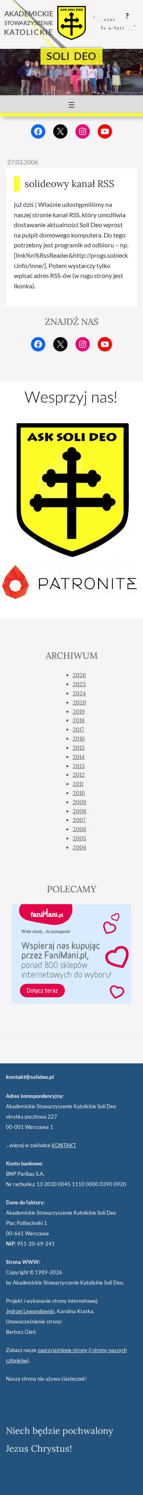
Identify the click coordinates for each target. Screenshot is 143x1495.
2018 (79, 720)
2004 (79, 847)
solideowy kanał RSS (69, 183)
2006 (79, 829)
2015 (79, 747)
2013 (79, 766)
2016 (79, 738)
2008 (79, 811)
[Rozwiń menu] (71, 105)
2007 (79, 820)
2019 (79, 711)
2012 (79, 774)
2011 (78, 783)
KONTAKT (64, 1145)
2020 (79, 702)
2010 (79, 793)
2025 (79, 684)
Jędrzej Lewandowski (30, 1311)
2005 (79, 838)
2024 (79, 693)
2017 (78, 729)
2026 (79, 675)
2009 (79, 802)
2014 (79, 756)
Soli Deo (71, 56)
